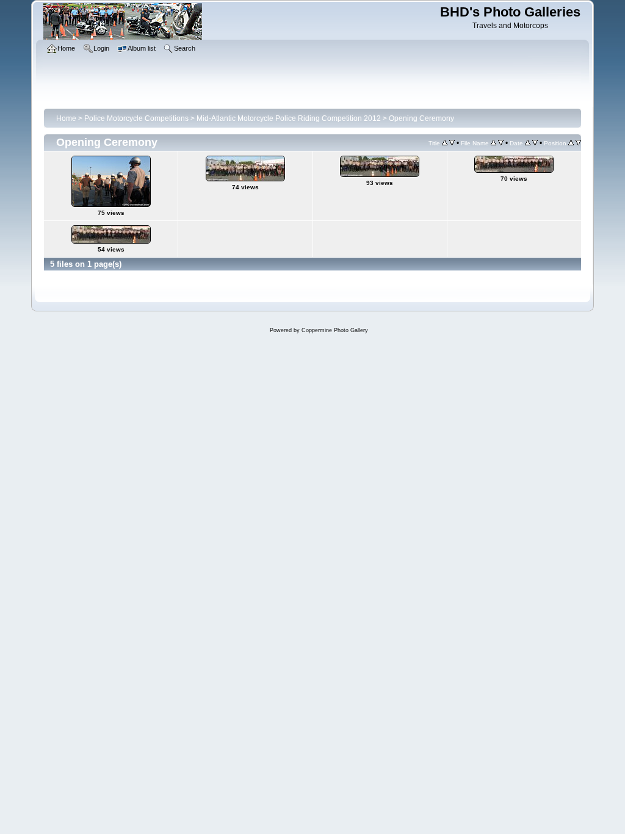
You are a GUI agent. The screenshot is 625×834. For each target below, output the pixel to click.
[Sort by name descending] (501, 143)
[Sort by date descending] (535, 143)
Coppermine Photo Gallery (335, 330)
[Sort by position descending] (578, 143)
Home (66, 118)
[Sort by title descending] (452, 143)
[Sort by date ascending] (527, 143)
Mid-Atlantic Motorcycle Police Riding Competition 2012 (289, 118)
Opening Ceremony (421, 118)
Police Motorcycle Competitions (136, 118)
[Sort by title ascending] (444, 143)
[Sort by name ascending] (493, 143)
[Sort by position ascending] (571, 143)
